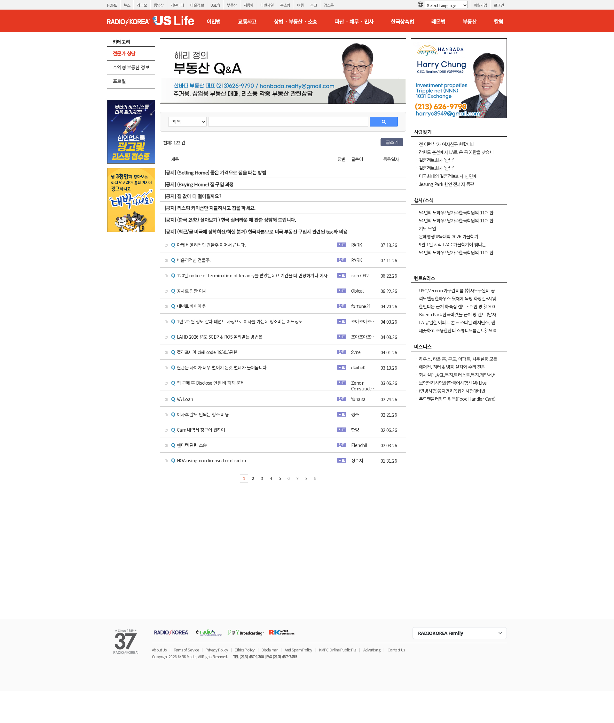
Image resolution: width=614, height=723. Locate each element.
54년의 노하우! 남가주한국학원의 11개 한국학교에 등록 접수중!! (456, 223)
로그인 (499, 5)
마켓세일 (267, 5)
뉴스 (127, 5)
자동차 (249, 5)
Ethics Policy (244, 649)
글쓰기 (392, 142)
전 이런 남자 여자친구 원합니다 (447, 144)
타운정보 (197, 5)
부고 (313, 5)
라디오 (142, 5)
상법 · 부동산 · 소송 (295, 21)
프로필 (119, 81)
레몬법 (438, 21)
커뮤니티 (177, 5)
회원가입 (480, 5)
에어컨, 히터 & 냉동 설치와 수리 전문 (452, 367)
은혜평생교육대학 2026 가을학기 (448, 236)
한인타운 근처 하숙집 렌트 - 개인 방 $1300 (457, 306)
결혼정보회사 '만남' (436, 160)
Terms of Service (186, 649)
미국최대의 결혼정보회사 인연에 (447, 176)
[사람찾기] (459, 133)
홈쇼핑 (285, 5)
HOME (112, 5)
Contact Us (396, 649)
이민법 (213, 21)
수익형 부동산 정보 (131, 67)
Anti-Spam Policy (298, 649)
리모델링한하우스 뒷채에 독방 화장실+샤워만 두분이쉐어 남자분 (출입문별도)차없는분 (457, 301)
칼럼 (498, 21)
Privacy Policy (217, 649)
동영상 (159, 5)
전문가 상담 (124, 53)
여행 (300, 5)
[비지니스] (459, 348)
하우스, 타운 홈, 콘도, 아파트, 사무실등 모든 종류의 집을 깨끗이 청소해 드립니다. (458, 362)
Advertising (371, 649)
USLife (215, 5)
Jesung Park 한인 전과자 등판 (446, 184)
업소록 (329, 5)
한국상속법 (402, 21)
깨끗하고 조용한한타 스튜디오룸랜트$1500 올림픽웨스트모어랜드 (457, 333)
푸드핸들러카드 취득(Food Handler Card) (457, 399)
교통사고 (247, 21)
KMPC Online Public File (337, 649)
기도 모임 (427, 228)
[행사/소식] (459, 201)
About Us (159, 649)
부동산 (232, 5)
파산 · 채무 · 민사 (354, 21)
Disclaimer (270, 649)
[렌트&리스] (459, 279)
